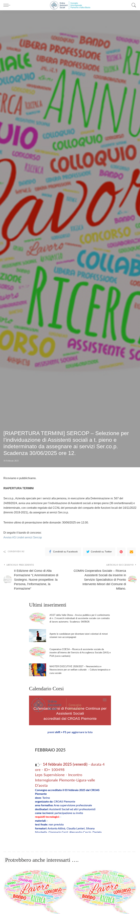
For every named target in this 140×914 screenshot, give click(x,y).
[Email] (131, 551)
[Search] (133, 5)
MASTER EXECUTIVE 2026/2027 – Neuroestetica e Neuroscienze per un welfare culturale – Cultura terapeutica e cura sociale (80, 669)
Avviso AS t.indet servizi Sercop (22, 537)
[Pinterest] (121, 551)
